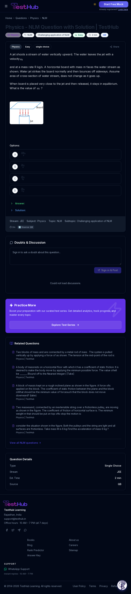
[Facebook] (7, 530)
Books (30, 539)
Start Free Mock (113, 4)
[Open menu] (6, 6)
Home (8, 18)
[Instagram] (13, 530)
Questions (21, 18)
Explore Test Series (63, 324)
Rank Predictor (35, 550)
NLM (44, 18)
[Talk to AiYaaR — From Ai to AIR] (122, 585)
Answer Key (34, 555)
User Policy (79, 586)
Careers (73, 545)
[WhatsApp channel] (25, 530)
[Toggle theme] (95, 4)
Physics (34, 18)
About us (74, 539)
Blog (29, 545)
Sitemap (73, 550)
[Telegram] (19, 530)
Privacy (103, 586)
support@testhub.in (15, 518)
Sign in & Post (109, 270)
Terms (92, 586)
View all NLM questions (24, 442)
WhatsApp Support (19, 569)
